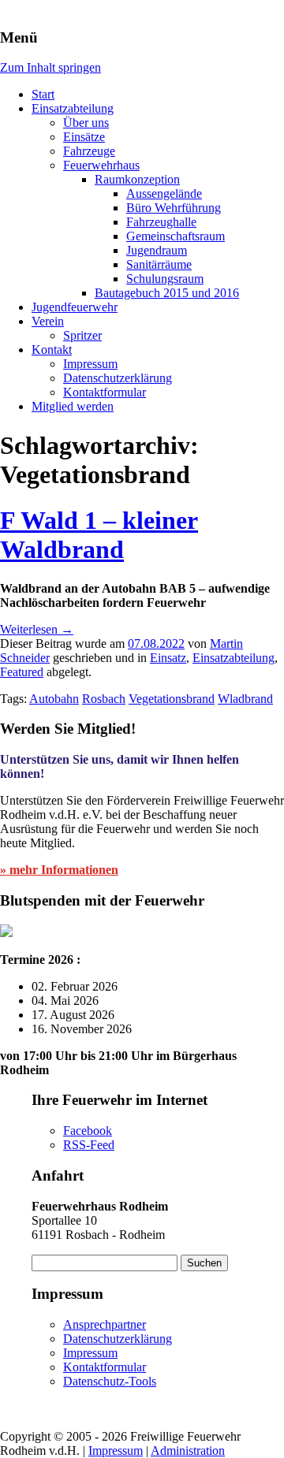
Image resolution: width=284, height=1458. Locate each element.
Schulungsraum (165, 278)
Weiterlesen (36, 629)
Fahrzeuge (89, 151)
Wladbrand (245, 698)
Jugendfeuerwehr (75, 307)
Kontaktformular (104, 392)
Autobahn (54, 698)
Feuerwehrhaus (101, 165)
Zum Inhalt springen (50, 67)
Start (43, 94)
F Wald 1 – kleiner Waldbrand (99, 534)
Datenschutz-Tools (109, 1381)
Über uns (86, 122)
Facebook (87, 1130)
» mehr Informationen (59, 869)
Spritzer (82, 335)
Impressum (90, 363)
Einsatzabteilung (73, 108)
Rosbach (103, 698)
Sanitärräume (159, 264)
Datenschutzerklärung (117, 378)
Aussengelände (164, 193)
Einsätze (84, 136)
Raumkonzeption (137, 179)
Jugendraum (156, 250)
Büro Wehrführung (173, 207)
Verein (48, 321)
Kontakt (52, 349)
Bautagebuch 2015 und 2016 (167, 292)
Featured (21, 672)
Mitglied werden (73, 406)
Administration (188, 1450)
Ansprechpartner (104, 1324)
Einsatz (168, 657)
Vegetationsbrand (172, 698)
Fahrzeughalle (161, 222)
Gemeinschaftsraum (175, 236)
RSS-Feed (88, 1144)
